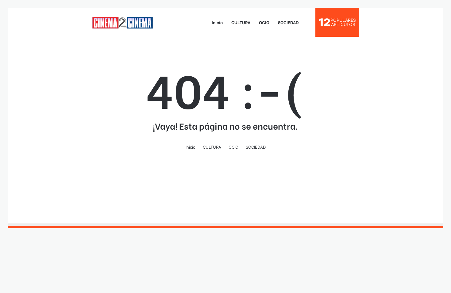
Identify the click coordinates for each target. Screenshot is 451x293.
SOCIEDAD (288, 22)
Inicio (217, 22)
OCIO (264, 22)
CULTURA (240, 22)
